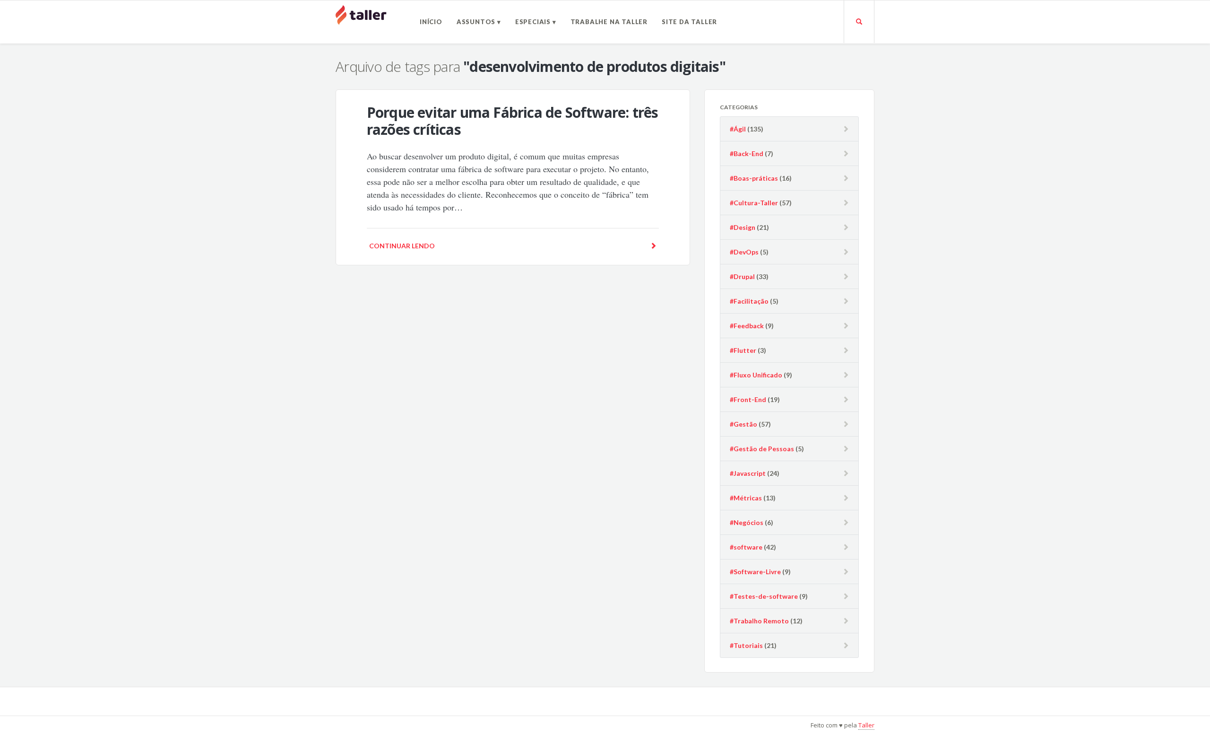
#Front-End (748, 399)
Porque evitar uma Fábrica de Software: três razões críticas (512, 121)
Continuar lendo (402, 246)
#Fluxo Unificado (756, 375)
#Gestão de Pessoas (762, 449)
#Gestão (743, 424)
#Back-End (746, 153)
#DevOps (744, 252)
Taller (866, 725)
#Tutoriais (746, 645)
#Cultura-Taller (754, 203)
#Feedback (747, 326)
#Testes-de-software (764, 596)
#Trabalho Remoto (759, 621)
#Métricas (746, 498)
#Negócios (746, 522)
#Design (742, 227)
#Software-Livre (755, 572)
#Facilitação (749, 301)
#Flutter (743, 350)
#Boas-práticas (754, 178)
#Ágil (738, 129)
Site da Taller (689, 22)
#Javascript (748, 473)
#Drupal (742, 276)
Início (431, 22)
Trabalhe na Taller (609, 22)
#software (746, 547)
